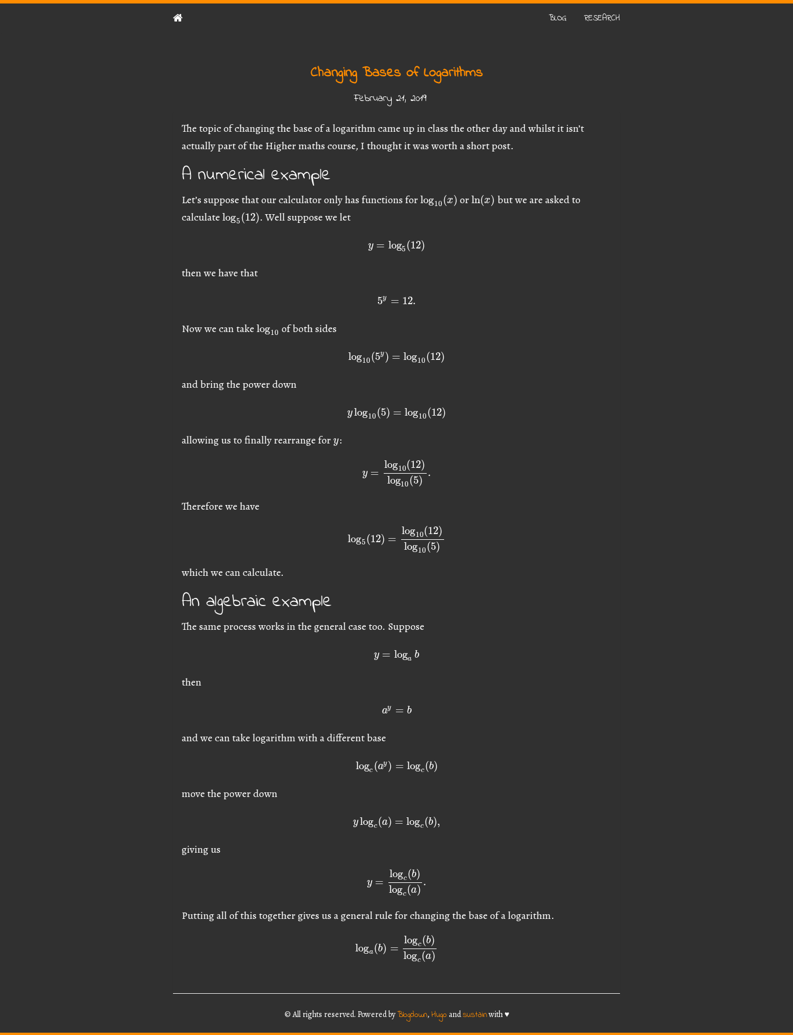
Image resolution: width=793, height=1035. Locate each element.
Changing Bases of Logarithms (397, 73)
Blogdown (412, 1015)
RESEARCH (602, 18)
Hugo (439, 1015)
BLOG (558, 18)
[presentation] (438, 200)
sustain (475, 1015)
